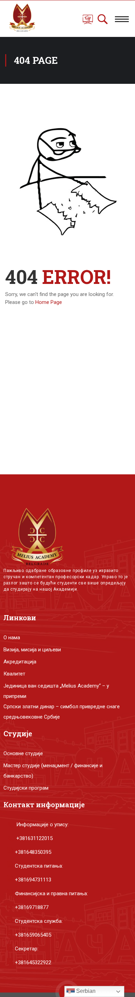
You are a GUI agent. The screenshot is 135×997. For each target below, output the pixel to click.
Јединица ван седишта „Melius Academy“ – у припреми (56, 691)
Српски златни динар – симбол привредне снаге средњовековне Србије (61, 711)
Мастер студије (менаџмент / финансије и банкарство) (52, 770)
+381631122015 (34, 838)
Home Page (48, 302)
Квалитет (14, 674)
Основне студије (23, 753)
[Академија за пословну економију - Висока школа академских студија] (20, 18)
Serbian (85, 991)
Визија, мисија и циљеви (32, 649)
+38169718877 (31, 907)
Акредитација (19, 662)
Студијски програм (25, 788)
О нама (11, 637)
